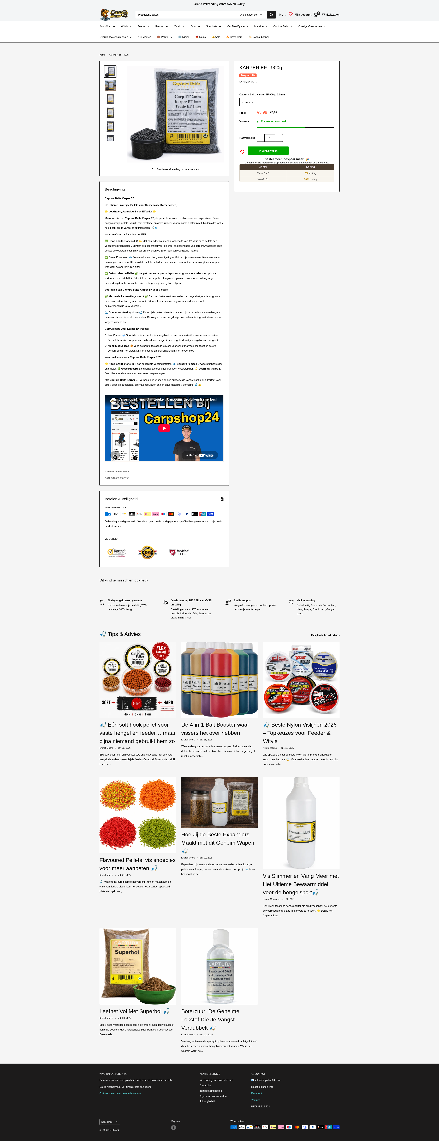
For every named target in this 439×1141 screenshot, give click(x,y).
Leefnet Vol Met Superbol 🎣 (134, 1011)
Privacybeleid (207, 1101)
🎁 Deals (200, 36)
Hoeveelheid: (247, 138)
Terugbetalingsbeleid (211, 1090)
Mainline (259, 26)
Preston (159, 26)
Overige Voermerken (310, 26)
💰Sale (216, 36)
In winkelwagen (268, 150)
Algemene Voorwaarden (213, 1096)
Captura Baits (281, 26)
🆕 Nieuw (183, 36)
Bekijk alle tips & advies (325, 635)
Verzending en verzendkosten (216, 1080)
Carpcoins (205, 1085)
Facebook (256, 1093)
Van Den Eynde (236, 26)
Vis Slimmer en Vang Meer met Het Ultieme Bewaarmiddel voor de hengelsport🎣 (301, 884)
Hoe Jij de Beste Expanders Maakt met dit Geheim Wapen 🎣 (217, 842)
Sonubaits (211, 26)
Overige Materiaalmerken (113, 36)
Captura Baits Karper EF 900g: (262, 94)
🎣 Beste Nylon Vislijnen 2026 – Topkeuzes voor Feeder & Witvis (300, 733)
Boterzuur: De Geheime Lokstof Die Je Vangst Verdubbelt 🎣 (210, 1019)
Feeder (142, 26)
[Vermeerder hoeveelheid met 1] (279, 138)
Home (102, 54)
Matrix (177, 26)
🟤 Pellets (163, 36)
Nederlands (106, 1122)
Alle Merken (144, 36)
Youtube (255, 1100)
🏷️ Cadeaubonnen (258, 36)
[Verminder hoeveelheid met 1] (260, 138)
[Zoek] (271, 15)
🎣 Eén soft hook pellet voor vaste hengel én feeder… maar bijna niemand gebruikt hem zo (137, 733)
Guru (193, 26)
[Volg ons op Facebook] (173, 1127)
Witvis (124, 26)
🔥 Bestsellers (234, 36)
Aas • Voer (105, 26)
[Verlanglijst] (291, 15)
